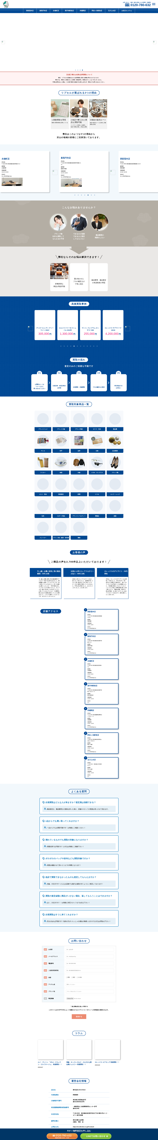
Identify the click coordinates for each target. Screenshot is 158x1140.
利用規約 (96, 1014)
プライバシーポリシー (85, 1014)
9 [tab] (87, 346)
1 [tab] (75, 70)
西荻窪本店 (30, 10)
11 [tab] (94, 346)
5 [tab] (88, 195)
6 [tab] (91, 195)
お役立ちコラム (127, 10)
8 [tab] (84, 346)
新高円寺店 (43, 10)
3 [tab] (80, 70)
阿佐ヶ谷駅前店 (97, 10)
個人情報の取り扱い (77, 1010)
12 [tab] (97, 346)
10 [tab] (90, 346)
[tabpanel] (24, 171)
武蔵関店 (83, 10)
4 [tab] (82, 70)
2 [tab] (78, 70)
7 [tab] (94, 195)
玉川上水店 (112, 10)
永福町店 (56, 10)
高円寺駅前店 (69, 10)
